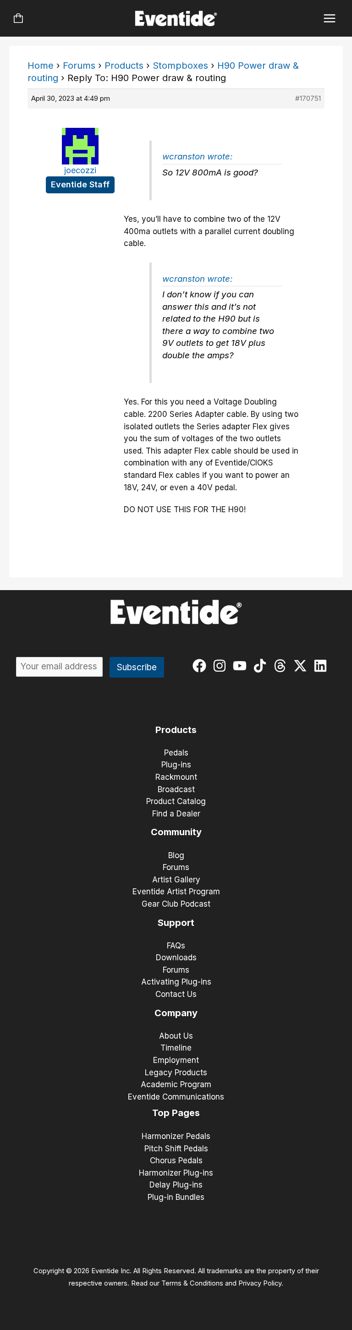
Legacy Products (176, 1072)
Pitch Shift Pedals (176, 1148)
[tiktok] (262, 666)
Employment (176, 1060)
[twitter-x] (302, 666)
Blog (176, 855)
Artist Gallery (176, 879)
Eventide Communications (176, 1096)
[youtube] (242, 666)
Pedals (176, 752)
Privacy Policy (259, 1283)
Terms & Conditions (192, 1283)
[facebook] (201, 666)
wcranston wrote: (197, 156)
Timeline (176, 1047)
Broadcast (176, 789)
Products (123, 65)
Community (176, 831)
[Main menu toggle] (329, 18)
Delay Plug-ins (176, 1184)
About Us (176, 1035)
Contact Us (176, 994)
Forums (79, 65)
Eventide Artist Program (176, 891)
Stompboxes (180, 65)
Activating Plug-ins (176, 981)
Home (41, 65)
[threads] (282, 666)
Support (176, 922)
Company (176, 1012)
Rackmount (176, 777)
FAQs (176, 945)
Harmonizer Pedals (176, 1136)
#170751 (308, 98)
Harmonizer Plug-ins (176, 1172)
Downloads (176, 957)
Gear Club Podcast (176, 904)
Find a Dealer (176, 813)
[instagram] (222, 666)
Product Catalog (176, 801)
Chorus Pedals (176, 1160)
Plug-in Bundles (176, 1197)
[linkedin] (322, 666)
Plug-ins (176, 764)
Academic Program (176, 1084)
